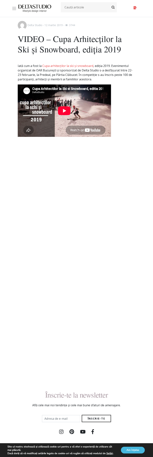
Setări (109, 453)
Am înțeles (133, 450)
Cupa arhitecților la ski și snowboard (67, 66)
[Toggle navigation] (15, 8)
